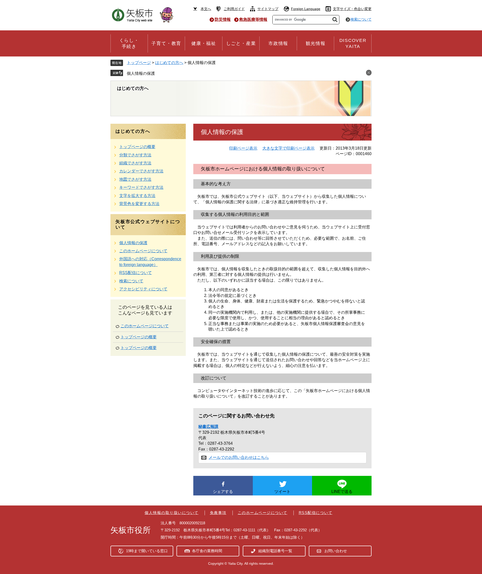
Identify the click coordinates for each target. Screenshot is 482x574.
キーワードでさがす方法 (141, 187)
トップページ (139, 62)
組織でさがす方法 (135, 163)
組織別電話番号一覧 (275, 551)
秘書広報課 (208, 426)
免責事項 (218, 513)
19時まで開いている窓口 (147, 551)
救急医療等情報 (253, 19)
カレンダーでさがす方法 (141, 171)
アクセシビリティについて (143, 289)
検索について (361, 19)
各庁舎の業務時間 (207, 551)
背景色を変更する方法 (139, 204)
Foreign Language (305, 9)
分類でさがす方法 (135, 155)
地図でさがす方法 (135, 179)
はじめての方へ (169, 62)
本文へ (206, 9)
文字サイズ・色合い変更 (352, 9)
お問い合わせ (335, 551)
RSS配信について (135, 273)
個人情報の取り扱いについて (172, 513)
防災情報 (223, 19)
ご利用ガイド (234, 9)
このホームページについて (143, 251)
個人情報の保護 (141, 73)
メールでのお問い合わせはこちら (239, 457)
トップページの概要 (137, 147)
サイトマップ (267, 9)
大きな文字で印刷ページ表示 (288, 148)
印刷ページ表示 (243, 148)
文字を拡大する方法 (137, 196)
